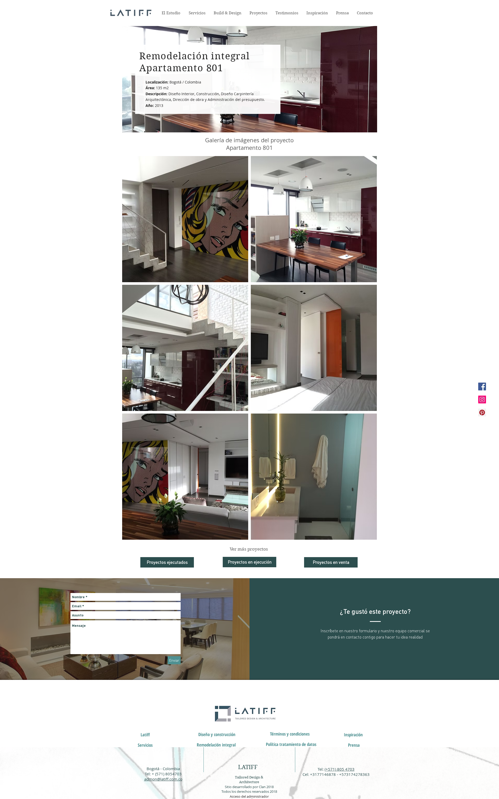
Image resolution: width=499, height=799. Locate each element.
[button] (145, 745)
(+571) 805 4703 (339, 769)
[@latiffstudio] (482, 386)
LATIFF (248, 767)
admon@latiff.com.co (163, 779)
